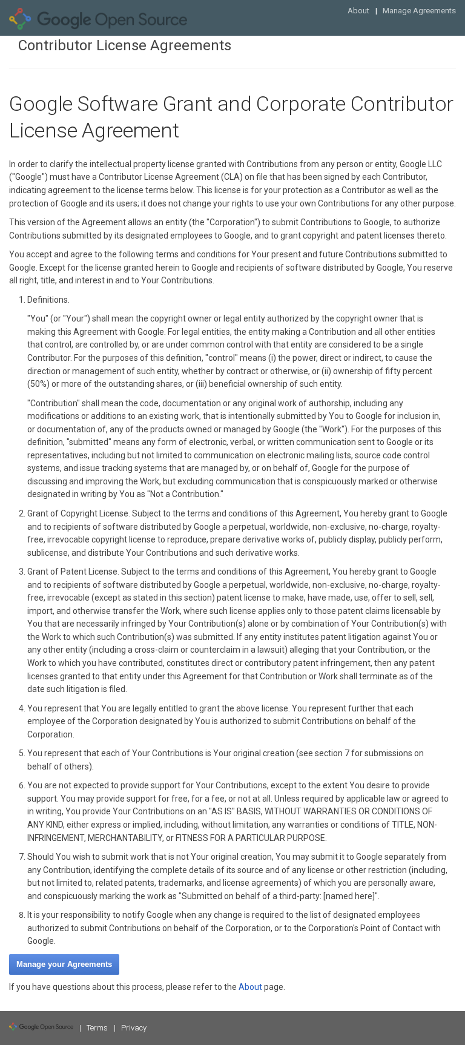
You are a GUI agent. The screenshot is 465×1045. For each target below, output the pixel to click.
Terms (97, 1027)
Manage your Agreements (64, 964)
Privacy (134, 1027)
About (358, 10)
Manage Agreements (419, 10)
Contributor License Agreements (124, 45)
